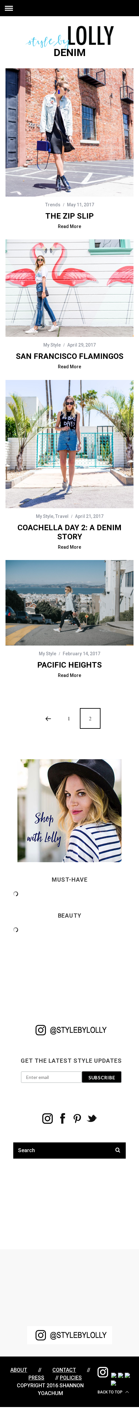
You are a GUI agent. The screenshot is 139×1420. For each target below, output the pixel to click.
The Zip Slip (69, 216)
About (18, 1370)
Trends (52, 204)
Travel (62, 516)
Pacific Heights (69, 665)
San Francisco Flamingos (69, 356)
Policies (71, 1378)
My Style (52, 345)
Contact (64, 1370)
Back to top (110, 1392)
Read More (69, 226)
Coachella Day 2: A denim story (69, 532)
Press (36, 1378)
